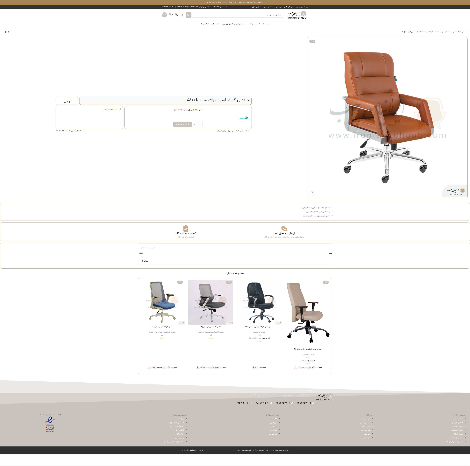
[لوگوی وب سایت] (297, 14)
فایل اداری (273, 422)
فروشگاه (460, 31)
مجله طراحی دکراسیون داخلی (174, 441)
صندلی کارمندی (457, 422)
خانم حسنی (219, 7)
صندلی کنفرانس (457, 430)
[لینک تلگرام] (56, 130)
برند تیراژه (220, 130)
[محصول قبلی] (8, 31)
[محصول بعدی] (2, 31)
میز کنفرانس (365, 430)
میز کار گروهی (365, 437)
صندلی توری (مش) (204, 332)
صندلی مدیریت (457, 418)
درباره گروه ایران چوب (176, 426)
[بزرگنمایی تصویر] (312, 192)
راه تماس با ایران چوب (176, 422)
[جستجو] (188, 15)
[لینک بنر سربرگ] (235, 2)
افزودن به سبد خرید (182, 124)
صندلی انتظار (458, 434)
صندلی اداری (445, 31)
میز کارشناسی (365, 422)
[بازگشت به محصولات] (5, 31)
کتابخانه (274, 418)
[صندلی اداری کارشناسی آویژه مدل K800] (259, 302)
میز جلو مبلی (272, 434)
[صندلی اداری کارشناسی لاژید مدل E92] (307, 313)
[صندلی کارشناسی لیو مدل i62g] (210, 302)
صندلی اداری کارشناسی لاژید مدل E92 (308, 349)
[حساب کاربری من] (182, 14)
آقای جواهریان (199, 7)
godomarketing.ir (196, 450)
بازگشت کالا (180, 430)
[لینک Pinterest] (62, 130)
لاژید (307, 357)
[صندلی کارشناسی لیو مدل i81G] (162, 302)
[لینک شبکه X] (66, 130)
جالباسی (274, 426)
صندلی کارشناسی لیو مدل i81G (162, 326)
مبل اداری (273, 430)
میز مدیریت (366, 418)
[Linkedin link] (59, 130)
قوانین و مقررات (178, 437)
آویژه (259, 335)
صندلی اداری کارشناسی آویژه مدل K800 (259, 326)
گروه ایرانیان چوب (249, 450)
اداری (453, 31)
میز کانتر (367, 434)
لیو (211, 335)
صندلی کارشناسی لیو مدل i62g (211, 326)
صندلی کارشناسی (432, 31)
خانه (467, 31)
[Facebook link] (69, 130)
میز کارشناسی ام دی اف (454, 441)
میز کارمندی (366, 426)
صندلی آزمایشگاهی (456, 437)
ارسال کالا (180, 434)
